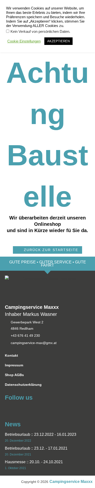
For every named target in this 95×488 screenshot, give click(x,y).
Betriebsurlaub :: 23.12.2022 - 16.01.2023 (40, 434)
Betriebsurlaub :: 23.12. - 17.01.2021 (36, 448)
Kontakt (11, 355)
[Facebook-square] (8, 408)
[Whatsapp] (17, 408)
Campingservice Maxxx (71, 482)
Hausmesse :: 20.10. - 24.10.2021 (34, 462)
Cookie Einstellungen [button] (24, 41)
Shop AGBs (14, 375)
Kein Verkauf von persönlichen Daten (39, 32)
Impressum (14, 365)
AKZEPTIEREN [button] (58, 41)
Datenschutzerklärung (23, 385)
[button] (47, 250)
